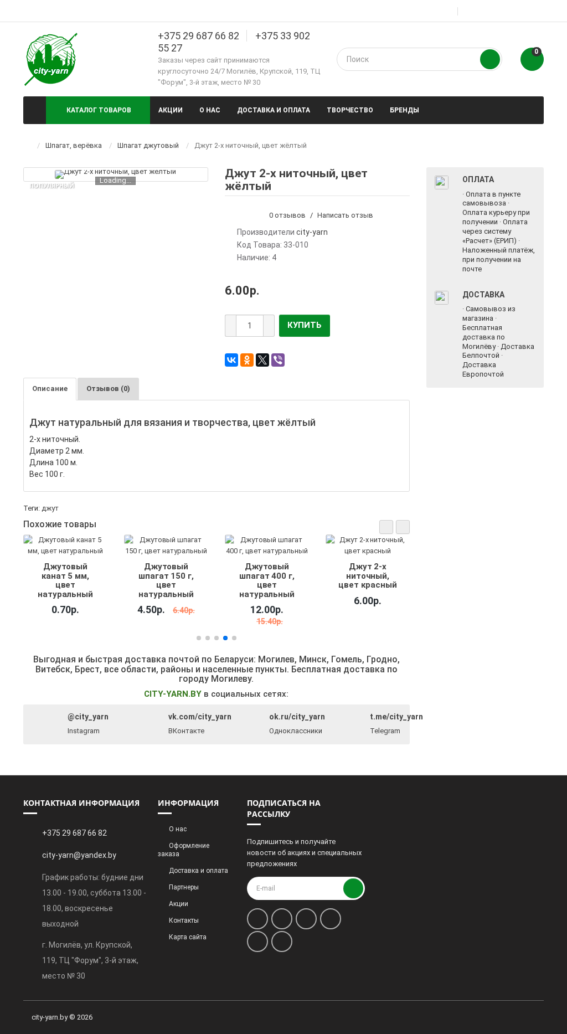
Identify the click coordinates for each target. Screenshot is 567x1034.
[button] (386, 527)
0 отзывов (287, 215)
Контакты (184, 920)
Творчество (350, 110)
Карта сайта (188, 937)
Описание (50, 388)
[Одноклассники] (247, 360)
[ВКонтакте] (231, 360)
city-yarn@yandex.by (79, 855)
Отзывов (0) (108, 388)
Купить (304, 325)
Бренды (404, 110)
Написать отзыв (345, 215)
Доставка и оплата (273, 110)
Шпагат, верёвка (73, 145)
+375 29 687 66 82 (198, 36)
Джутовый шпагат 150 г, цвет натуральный (166, 580)
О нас (209, 110)
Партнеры (184, 887)
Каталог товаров (99, 110)
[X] (262, 360)
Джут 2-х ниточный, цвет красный (367, 576)
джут (50, 508)
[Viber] (278, 360)
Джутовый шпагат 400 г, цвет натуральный (267, 580)
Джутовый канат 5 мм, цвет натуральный (65, 580)
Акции (170, 110)
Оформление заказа (183, 850)
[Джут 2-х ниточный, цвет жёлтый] (115, 174)
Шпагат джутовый (148, 145)
